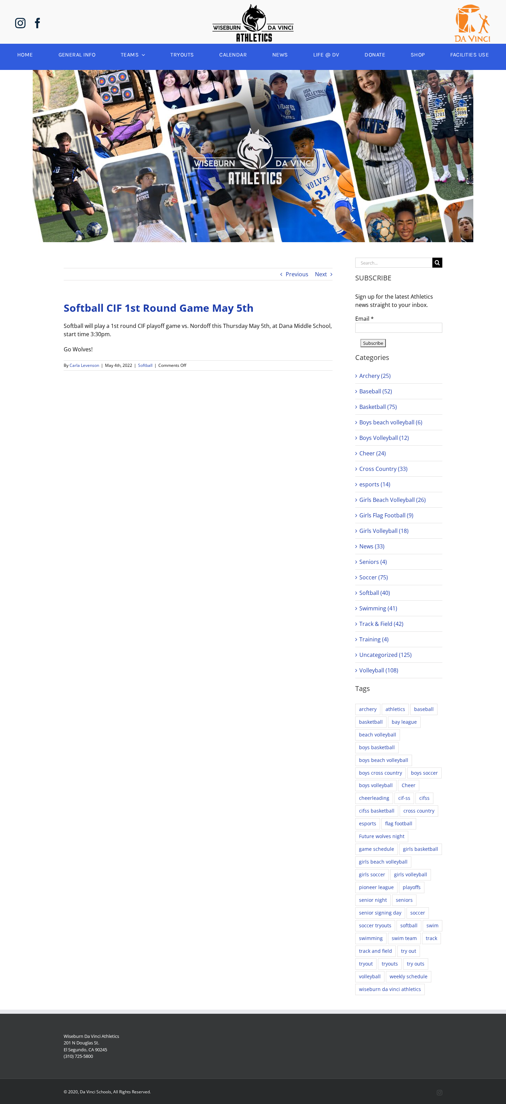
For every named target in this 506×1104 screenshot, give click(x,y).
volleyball (370, 976)
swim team (404, 938)
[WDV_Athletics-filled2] (252, 7)
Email (364, 318)
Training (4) (374, 639)
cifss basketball (376, 810)
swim (432, 925)
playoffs (412, 887)
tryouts (390, 963)
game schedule (376, 849)
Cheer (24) (372, 453)
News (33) (371, 546)
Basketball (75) (378, 407)
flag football (398, 823)
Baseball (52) (375, 391)
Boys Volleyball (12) (384, 438)
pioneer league (376, 887)
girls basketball (420, 849)
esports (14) (374, 484)
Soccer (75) (373, 577)
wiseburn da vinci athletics (390, 989)
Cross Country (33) (383, 469)
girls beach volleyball (383, 861)
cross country (418, 810)
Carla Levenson (84, 365)
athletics (395, 709)
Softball (145, 365)
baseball (424, 709)
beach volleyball (377, 734)
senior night (373, 900)
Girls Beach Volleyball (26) (392, 500)
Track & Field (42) (381, 624)
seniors (404, 900)
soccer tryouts (375, 925)
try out (408, 951)
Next (321, 274)
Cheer (408, 785)
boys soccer (424, 773)
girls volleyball (410, 874)
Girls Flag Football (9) (386, 515)
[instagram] (20, 23)
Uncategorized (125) (385, 655)
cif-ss (404, 798)
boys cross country (380, 773)
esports (367, 823)
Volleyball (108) (378, 670)
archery (368, 709)
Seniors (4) (373, 562)
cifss (424, 798)
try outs (415, 963)
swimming (371, 938)
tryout (366, 963)
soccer (417, 912)
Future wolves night (381, 836)
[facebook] (37, 23)
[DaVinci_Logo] (472, 7)
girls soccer (372, 874)
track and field (375, 951)
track (431, 938)
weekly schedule (409, 976)
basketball (371, 722)
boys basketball (377, 747)
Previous (297, 274)
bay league (404, 722)
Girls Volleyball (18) (384, 531)
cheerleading (374, 798)
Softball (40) (374, 593)
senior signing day (380, 912)
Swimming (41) (378, 608)
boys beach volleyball (383, 760)
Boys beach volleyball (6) (390, 422)
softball (409, 925)
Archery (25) (375, 376)
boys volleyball (376, 785)
